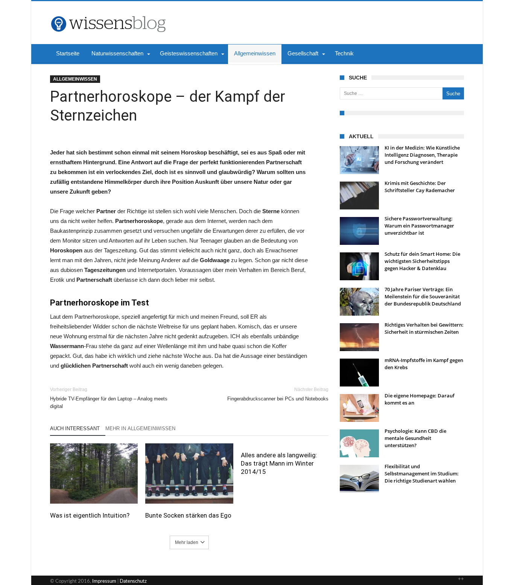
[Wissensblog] (108, 12)
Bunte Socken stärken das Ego (188, 515)
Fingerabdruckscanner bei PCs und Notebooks (277, 394)
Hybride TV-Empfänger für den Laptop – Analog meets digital (108, 398)
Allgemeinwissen (75, 79)
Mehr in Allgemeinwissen (140, 428)
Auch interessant (75, 428)
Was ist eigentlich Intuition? (89, 515)
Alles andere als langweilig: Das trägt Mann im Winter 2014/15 (279, 463)
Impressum (104, 581)
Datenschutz (133, 581)
